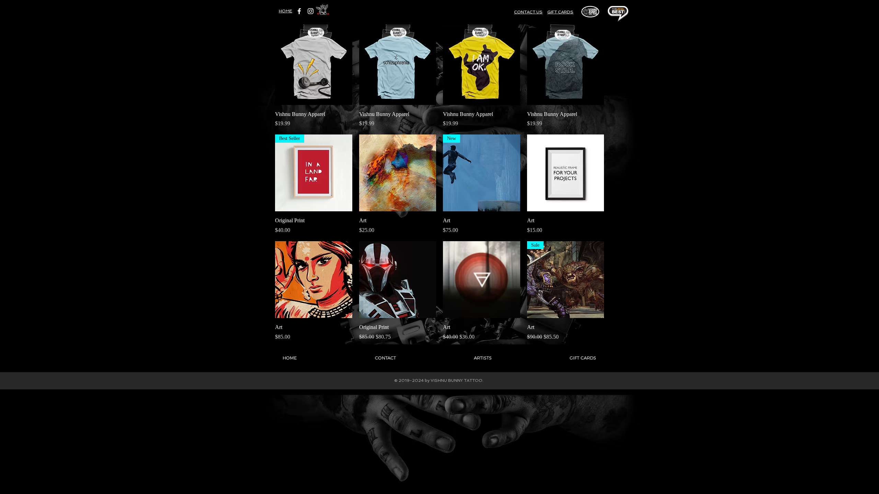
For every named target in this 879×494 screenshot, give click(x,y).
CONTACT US (528, 12)
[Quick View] (313, 66)
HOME (285, 11)
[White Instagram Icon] (311, 11)
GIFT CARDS (560, 12)
